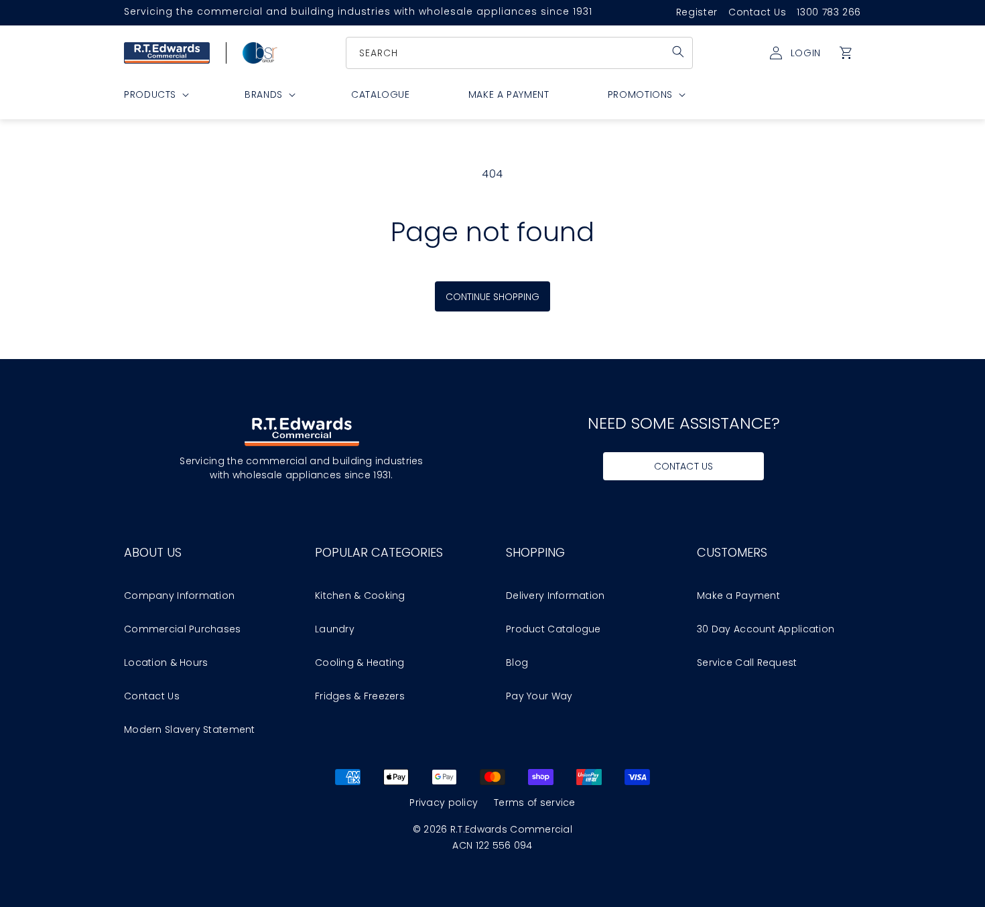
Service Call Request (747, 662)
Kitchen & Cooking (360, 595)
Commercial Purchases (182, 629)
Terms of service (534, 802)
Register (697, 12)
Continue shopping (493, 296)
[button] (846, 53)
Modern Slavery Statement (189, 729)
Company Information (179, 595)
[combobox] (520, 53)
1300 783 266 (829, 12)
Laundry (334, 629)
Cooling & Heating (360, 662)
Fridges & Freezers (360, 696)
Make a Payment (738, 595)
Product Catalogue (553, 629)
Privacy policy (443, 802)
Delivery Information (555, 595)
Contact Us (757, 12)
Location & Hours (166, 662)
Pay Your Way (539, 696)
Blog (517, 662)
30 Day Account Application (765, 629)
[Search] (678, 51)
